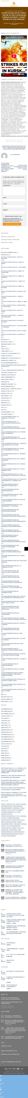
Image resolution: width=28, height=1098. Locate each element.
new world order (11, 822)
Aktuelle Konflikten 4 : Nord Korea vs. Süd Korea (13, 305)
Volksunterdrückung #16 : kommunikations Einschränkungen (13, 515)
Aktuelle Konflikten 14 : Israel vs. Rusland (12, 286)
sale (9, 1046)
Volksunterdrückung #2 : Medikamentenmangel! (10, 535)
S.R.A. (2, 407)
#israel (4, 804)
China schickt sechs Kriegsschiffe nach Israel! (14, 881)
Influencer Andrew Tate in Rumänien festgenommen (13, 776)
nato (22, 820)
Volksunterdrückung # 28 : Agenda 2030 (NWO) (13, 459)
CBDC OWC (4, 348)
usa (19, 828)
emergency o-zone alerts (10, 358)
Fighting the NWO (7, 372)
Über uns (8, 1071)
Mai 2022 (3, 750)
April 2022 (4, 753)
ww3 (23, 149)
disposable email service (9, 780)
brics (3, 346)
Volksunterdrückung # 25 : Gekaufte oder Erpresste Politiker (13, 444)
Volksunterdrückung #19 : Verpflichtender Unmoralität (11, 530)
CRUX (2, 33)
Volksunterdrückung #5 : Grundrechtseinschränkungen (12, 649)
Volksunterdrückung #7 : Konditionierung (10, 664)
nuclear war (5, 824)
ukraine (14, 828)
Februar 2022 (5, 757)
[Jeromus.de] (14, 4)
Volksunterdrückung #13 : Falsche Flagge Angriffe (13, 500)
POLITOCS (4, 400)
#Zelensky (17, 82)
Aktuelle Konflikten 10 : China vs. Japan (12, 262)
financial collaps (7, 814)
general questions (7, 374)
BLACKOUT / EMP (6, 341)
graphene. (23, 816)
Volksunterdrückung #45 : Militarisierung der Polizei (10, 629)
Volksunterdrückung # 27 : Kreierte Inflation (13, 454)
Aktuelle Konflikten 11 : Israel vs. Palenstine (12, 271)
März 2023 (4, 727)
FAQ (21, 1071)
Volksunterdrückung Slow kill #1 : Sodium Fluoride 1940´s (13, 679)
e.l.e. (15, 812)
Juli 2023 (4, 718)
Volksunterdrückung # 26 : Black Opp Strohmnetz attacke (12, 449)
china (22, 808)
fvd (18, 816)
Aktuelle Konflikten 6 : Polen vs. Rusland (12, 321)
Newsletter (5, 393)
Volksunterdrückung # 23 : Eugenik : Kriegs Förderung (13, 432)
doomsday (20, 810)
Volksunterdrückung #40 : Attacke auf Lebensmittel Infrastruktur (13, 597)
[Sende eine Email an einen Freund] (11, 141)
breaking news (18, 806)
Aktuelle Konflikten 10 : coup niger (13, 267)
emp (19, 812)
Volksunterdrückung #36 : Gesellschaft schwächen (10, 571)
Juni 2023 (4, 720)
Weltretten (5, 696)
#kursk (18, 148)
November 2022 (6, 737)
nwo (20, 149)
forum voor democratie (9, 816)
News (12, 1071)
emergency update (7, 360)
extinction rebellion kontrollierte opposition (13, 365)
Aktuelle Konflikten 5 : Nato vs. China (12, 311)
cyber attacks (6, 355)
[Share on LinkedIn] (16, 141)
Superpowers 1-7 (6, 412)
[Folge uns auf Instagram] (5, 1007)
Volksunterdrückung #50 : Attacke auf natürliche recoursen (13, 654)
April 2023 (4, 725)
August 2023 (5, 716)
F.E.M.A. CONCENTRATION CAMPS (11, 370)
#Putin (23, 136)
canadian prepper (7, 808)
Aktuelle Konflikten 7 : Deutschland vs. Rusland (14, 326)
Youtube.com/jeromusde (9, 835)
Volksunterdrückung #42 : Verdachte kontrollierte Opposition (10, 608)
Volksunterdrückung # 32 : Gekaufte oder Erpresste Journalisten (13, 479)
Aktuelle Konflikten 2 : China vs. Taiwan (12, 297)
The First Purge (6, 414)
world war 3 (13, 830)
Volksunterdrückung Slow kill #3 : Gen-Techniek (13, 690)
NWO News (15, 11)
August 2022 (5, 743)
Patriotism (5, 398)
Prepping (4, 402)
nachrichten (10, 149)
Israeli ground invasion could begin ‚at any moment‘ (13, 788)
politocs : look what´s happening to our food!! (14, 845)
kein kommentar (6, 386)
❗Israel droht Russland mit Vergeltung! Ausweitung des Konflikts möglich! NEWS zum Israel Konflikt (13, 783)
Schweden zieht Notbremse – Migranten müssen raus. (15, 866)
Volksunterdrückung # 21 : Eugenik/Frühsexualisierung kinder (13, 427)
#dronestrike (11, 148)
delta (13, 810)
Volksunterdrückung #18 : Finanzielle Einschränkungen (11, 525)
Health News (5, 792)
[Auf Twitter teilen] (9, 141)
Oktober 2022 (5, 739)
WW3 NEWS (20, 11)
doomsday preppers (7, 812)
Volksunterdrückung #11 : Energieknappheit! (10, 490)
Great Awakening (7, 377)
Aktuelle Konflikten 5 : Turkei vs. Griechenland (12, 316)
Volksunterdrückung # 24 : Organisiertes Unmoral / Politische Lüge (13, 438)
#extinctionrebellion (8, 252)
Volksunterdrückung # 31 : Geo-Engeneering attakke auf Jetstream (13, 474)
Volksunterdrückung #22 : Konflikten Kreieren (10, 546)
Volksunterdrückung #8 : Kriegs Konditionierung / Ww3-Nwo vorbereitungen (12, 674)
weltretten (5, 830)
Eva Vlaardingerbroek (9, 362)
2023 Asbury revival (7, 806)
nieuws (17, 149)
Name (5, 197)
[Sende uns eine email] (10, 1007)
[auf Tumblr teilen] (19, 141)
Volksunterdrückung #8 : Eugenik (12, 669)
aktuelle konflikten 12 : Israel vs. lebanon (12, 276)
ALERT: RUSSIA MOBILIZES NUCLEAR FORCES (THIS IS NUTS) (20, 167)
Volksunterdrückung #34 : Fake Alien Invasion (14, 561)
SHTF (2, 409)
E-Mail (5, 203)
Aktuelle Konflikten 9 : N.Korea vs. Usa (13, 335)
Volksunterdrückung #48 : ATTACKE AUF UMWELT (13, 639)
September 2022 (6, 741)
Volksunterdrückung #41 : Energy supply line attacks (13, 602)
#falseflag (5, 254)
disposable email (7, 768)
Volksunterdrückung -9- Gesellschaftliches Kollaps (11, 422)
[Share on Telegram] (22, 141)
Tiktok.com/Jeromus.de (13, 826)
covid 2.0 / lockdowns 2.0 (9, 353)
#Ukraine (11, 82)
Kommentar (7, 185)
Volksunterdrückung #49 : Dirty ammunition (12, 644)
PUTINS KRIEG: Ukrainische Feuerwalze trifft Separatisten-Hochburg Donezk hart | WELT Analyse (7, 167)
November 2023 (6, 709)
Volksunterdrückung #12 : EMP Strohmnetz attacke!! (11, 495)
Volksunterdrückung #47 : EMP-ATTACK (12, 634)
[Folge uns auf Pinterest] (13, 1007)
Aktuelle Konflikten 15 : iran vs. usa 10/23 (13, 292)
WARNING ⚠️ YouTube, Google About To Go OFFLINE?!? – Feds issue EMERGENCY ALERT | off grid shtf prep (14, 795)
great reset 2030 (6, 379)
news (3, 822)
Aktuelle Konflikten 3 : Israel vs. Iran (14, 301)
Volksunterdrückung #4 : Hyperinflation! (10, 592)
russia (3, 826)
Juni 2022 (4, 748)
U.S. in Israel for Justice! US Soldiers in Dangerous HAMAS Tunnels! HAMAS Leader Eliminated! (13, 770)
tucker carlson (6, 828)
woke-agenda (6, 699)
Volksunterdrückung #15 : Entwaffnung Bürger (10, 510)
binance (4, 775)
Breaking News (8, 11)
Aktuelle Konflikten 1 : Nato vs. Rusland (12, 257)
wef (22, 828)
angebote (4, 1046)
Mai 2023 (3, 723)
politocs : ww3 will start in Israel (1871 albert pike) (15, 885)
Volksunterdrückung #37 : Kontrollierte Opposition (10, 576)
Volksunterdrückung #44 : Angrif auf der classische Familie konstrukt (14, 618)
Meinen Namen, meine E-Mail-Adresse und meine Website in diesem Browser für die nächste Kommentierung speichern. (13, 219)
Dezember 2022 (6, 734)
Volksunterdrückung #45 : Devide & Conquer (13, 623)
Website (5, 210)
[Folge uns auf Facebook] (2, 1007)
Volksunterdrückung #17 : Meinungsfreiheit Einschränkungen (13, 520)
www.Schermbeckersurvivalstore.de (12, 834)
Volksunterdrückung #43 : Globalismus (10, 613)
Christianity (5, 351)
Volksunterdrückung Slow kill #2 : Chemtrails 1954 (13, 685)
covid (9, 810)
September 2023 (6, 713)
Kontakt (17, 1071)
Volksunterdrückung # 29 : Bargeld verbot (13, 464)
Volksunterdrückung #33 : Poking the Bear (13, 556)
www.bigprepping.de (7, 832)
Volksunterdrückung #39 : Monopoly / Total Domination (11, 586)
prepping (23, 824)
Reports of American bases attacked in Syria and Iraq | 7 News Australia (15, 851)
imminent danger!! (7, 384)
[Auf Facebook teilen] (6, 141)
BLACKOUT (4, 339)
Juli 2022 (4, 746)
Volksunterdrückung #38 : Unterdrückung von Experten (11, 581)
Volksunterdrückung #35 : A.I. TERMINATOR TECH (11, 566)
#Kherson (4, 82)
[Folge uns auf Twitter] (7, 1007)
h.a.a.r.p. (4, 818)
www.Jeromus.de (19, 832)
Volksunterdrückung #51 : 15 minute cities (13, 659)
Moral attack (6, 391)
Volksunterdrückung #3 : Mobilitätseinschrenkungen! (11, 551)
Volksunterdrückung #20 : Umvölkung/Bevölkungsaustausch (13, 541)
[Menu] (2, 4)
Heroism (4, 381)
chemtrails (16, 808)
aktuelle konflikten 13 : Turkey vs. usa (13, 281)
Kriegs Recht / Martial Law (10, 388)
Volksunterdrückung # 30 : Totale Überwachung (13, 469)
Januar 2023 (5, 732)
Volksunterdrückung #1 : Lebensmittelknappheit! (10, 485)
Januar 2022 (5, 760)
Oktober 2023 (5, 711)
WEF (2, 694)
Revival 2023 (5, 405)
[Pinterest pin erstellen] (14, 141)
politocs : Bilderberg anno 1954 (14, 871)
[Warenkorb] (26, 4)
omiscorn (17, 824)
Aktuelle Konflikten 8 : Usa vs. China (13, 330)
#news (18, 804)
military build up (6, 820)
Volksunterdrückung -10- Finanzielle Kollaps (10, 417)
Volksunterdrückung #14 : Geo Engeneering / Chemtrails (11, 505)
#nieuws (23, 804)
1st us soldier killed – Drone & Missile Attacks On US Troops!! (16, 898)
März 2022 (4, 755)
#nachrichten (11, 804)
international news (13, 818)
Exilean (3, 787)
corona (4, 810)
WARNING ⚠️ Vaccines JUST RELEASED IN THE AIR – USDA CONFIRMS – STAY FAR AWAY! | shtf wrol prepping (14, 892)
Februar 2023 (5, 730)
